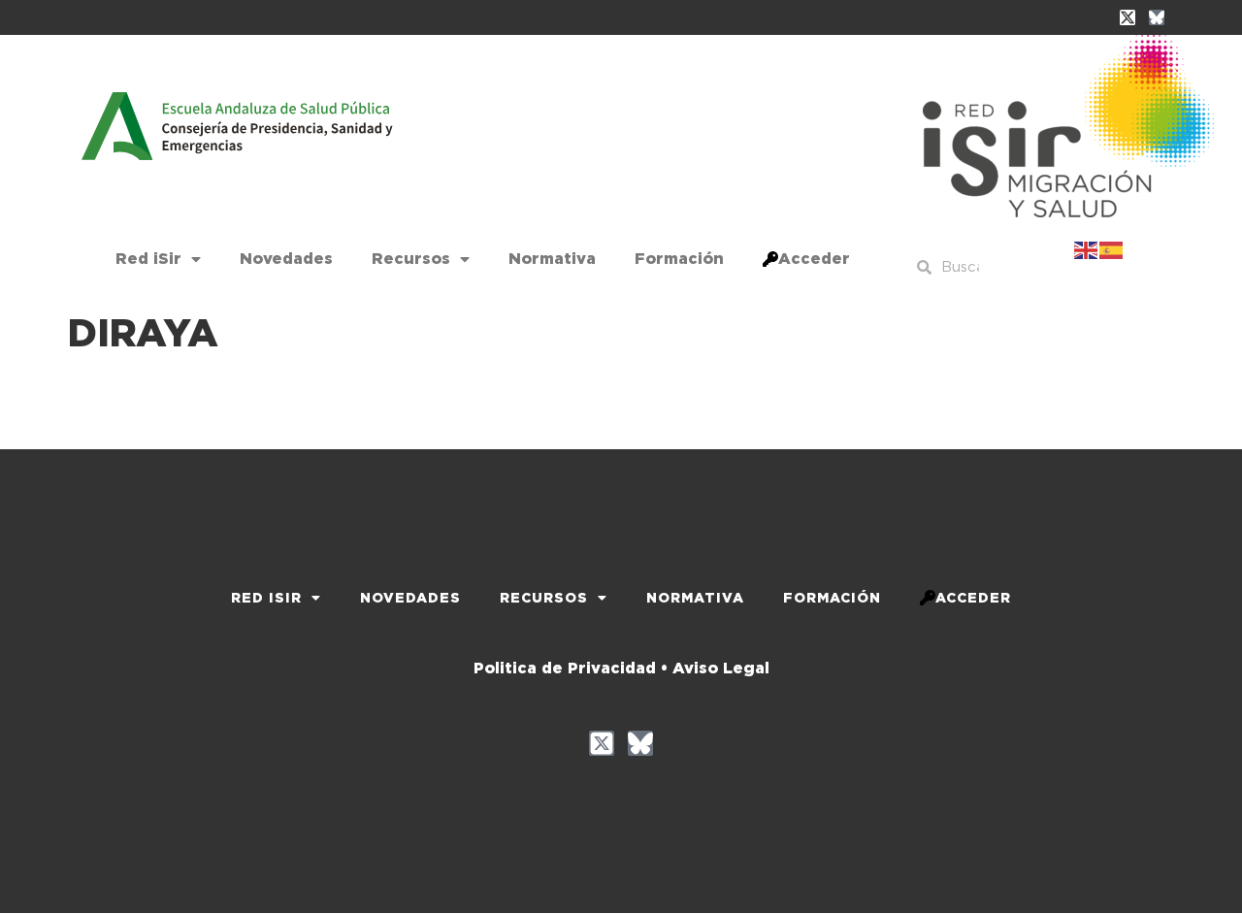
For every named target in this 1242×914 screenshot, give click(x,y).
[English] (1086, 248)
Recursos (411, 258)
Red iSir (148, 258)
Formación (679, 258)
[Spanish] (1112, 248)
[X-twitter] (1127, 17)
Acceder (814, 258)
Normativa (552, 258)
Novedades (286, 258)
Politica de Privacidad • (571, 668)
